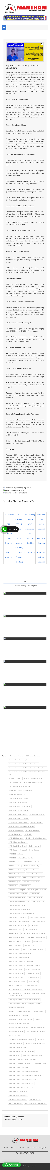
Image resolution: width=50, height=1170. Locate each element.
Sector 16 (41, 1039)
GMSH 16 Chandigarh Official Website (21, 858)
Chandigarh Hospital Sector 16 (18, 810)
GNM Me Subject (14, 949)
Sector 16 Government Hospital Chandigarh (22, 1059)
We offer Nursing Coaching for (25, 586)
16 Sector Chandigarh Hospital (18, 760)
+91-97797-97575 (26, 1153)
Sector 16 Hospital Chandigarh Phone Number (23, 1079)
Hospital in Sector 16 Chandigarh (19, 1012)
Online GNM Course (15, 1035)
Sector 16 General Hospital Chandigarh (21, 1051)
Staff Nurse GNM (35, 1099)
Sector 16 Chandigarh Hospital (35, 1043)
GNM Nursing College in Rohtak (19, 957)
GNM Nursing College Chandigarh (33, 949)
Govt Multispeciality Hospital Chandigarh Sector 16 (25, 1004)
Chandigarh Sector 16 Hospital (18, 818)
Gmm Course (34, 850)
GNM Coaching (25, 886)
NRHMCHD (39, 1019)
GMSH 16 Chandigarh (16, 854)
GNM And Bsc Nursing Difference (33, 878)
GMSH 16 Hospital (14, 862)
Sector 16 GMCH (14, 1055)
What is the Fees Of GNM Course (35, 1103)
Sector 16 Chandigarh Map (17, 1047)
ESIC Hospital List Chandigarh (18, 822)
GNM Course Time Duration (17, 925)
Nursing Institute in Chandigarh (36, 1031)
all (25, 582)
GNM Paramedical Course (17, 981)
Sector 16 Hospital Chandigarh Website (21, 1083)
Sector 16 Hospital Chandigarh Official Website (23, 1071)
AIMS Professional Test (29, 529)
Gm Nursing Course (32, 830)
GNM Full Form (13, 933)
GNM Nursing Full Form (16, 973)
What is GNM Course (15, 1103)
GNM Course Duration (35, 898)
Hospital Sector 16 (39, 1012)
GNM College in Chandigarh (37, 890)
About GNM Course (15, 782)
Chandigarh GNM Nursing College (19, 806)
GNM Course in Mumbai (37, 917)
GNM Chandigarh (14, 882)
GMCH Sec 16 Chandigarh (17, 846)
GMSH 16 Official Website (32, 862)
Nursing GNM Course (38, 1027)
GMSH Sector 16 (14, 866)
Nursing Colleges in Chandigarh (19, 1023)
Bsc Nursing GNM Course (17, 794)
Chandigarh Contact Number (18, 802)
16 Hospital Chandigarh (33, 756)
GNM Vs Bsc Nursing (15, 985)
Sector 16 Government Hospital (32, 1055)
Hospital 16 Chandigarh (16, 1008)
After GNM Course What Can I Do (19, 786)
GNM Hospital (37, 941)
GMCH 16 (28, 834)
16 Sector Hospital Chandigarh (33, 778)
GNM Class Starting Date (31, 882)
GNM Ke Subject (30, 945)
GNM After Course (14, 878)
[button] (11, 1165)
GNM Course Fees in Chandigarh (19, 910)
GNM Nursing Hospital (16, 977)
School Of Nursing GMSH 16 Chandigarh (22, 1039)
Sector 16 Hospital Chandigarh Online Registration (25, 1075)
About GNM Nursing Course (33, 782)
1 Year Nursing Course (16, 756)
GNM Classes (13, 886)
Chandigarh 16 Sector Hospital (18, 798)
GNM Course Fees (38, 902)
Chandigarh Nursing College (18, 814)
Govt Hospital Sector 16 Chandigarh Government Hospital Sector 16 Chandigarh (27, 994)
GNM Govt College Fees (16, 937)
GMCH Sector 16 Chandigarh (18, 850)
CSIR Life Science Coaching (41, 557)
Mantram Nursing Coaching (13, 1117)
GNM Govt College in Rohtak (36, 937)
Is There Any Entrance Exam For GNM (20, 1019)
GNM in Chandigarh (15, 945)
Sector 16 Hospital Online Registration (21, 1087)
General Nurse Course (16, 830)
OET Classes (9, 515)
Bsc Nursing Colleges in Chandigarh (20, 790)
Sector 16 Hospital (40, 1063)
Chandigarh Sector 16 (37, 814)
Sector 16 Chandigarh (16, 1043)
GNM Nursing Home (33, 973)
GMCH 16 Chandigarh (16, 838)
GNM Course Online (38, 921)
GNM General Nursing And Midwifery (33, 933)
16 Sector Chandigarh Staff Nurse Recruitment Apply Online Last (27, 773)
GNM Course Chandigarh (17, 898)
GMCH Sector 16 (34, 846)
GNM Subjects (33, 981)
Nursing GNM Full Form (16, 1031)
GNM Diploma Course (16, 929)
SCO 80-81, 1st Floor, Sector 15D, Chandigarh (26, 1147)
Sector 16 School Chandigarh (18, 1095)
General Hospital (36, 822)
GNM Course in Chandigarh (17, 917)
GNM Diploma (33, 925)
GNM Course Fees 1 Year (17, 906)
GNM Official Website (32, 977)
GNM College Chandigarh (17, 890)
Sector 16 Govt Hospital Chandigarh (20, 1063)
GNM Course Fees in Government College (22, 913)
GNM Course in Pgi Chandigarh (19, 921)
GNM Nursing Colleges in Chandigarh (21, 961)
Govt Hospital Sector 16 (32, 985)
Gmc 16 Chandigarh (15, 834)
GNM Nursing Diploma (32, 969)
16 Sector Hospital (14, 778)
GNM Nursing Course (15, 969)
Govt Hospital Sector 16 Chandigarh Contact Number (25, 989)
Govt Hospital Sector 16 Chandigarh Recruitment (24, 1000)
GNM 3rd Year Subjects (34, 874)
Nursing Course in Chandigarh (18, 1027)
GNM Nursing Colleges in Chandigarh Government (25, 965)
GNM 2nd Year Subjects (16, 874)
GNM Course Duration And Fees (19, 902)
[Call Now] (4, 529)
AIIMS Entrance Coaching (19, 557)
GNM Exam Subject (32, 929)
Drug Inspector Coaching (19, 543)
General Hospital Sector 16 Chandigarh (21, 826)
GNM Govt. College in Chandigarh (19, 941)
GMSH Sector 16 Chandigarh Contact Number (23, 870)
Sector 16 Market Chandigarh (18, 1091)
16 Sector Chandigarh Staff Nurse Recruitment (23, 764)
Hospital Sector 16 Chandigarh (18, 1016)
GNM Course (35, 894)
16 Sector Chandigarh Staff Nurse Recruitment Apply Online (27, 768)
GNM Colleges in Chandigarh (18, 894)
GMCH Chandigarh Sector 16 (18, 842)
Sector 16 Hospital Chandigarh (18, 1067)
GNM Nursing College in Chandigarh (20, 953)
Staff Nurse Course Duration (17, 1099)
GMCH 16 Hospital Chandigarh (36, 838)
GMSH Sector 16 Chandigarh (31, 866)
